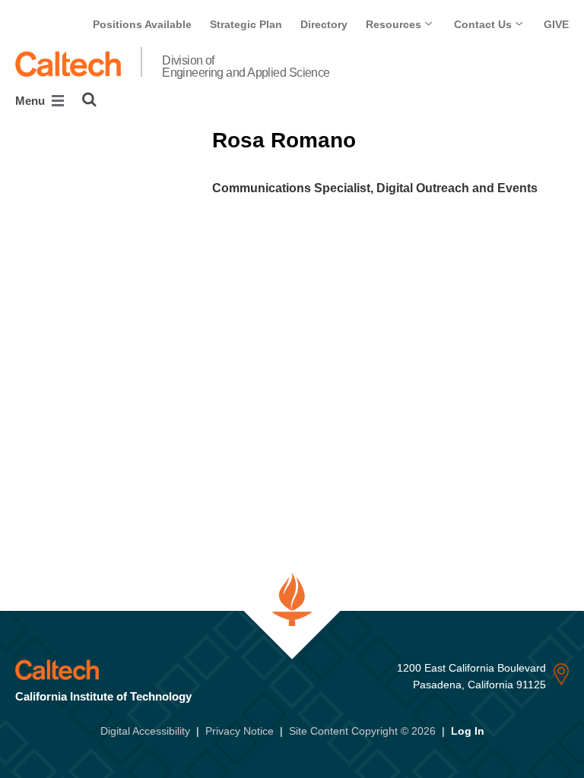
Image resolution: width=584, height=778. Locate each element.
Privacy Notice (239, 731)
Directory (324, 24)
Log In (467, 731)
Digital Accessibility (145, 731)
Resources (395, 24)
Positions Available (142, 24)
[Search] (89, 99)
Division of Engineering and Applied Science (246, 67)
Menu (31, 100)
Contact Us (484, 24)
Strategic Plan (246, 24)
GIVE (556, 24)
